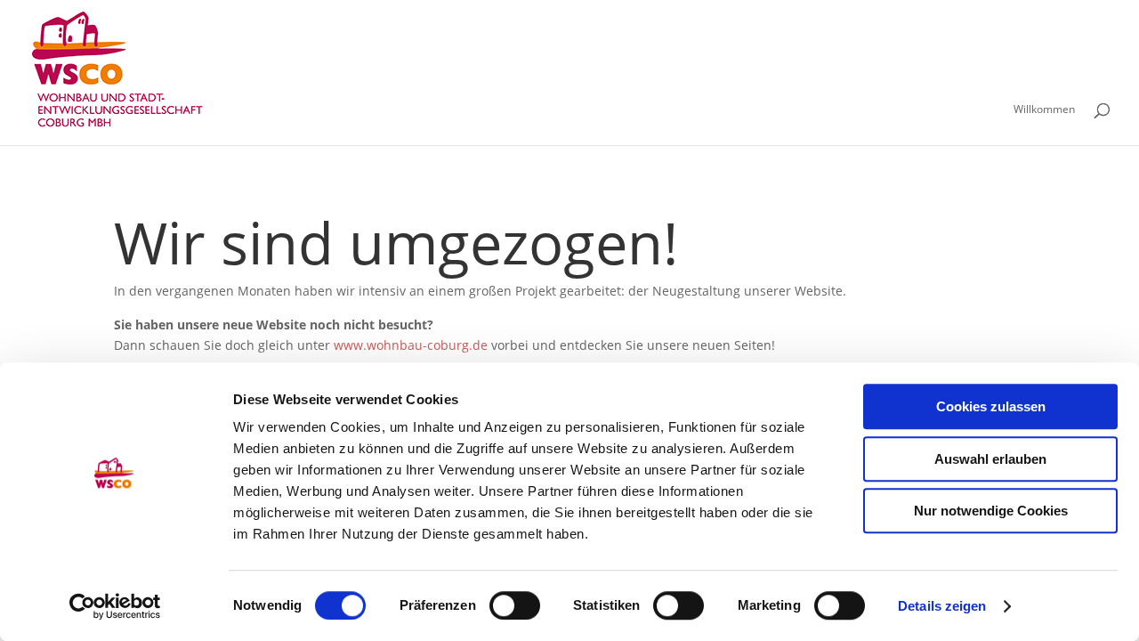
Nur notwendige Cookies (991, 510)
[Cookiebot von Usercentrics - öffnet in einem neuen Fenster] (115, 606)
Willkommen (1044, 110)
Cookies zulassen (991, 406)
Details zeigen (942, 605)
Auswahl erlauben (990, 459)
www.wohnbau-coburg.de (411, 345)
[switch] (514, 605)
